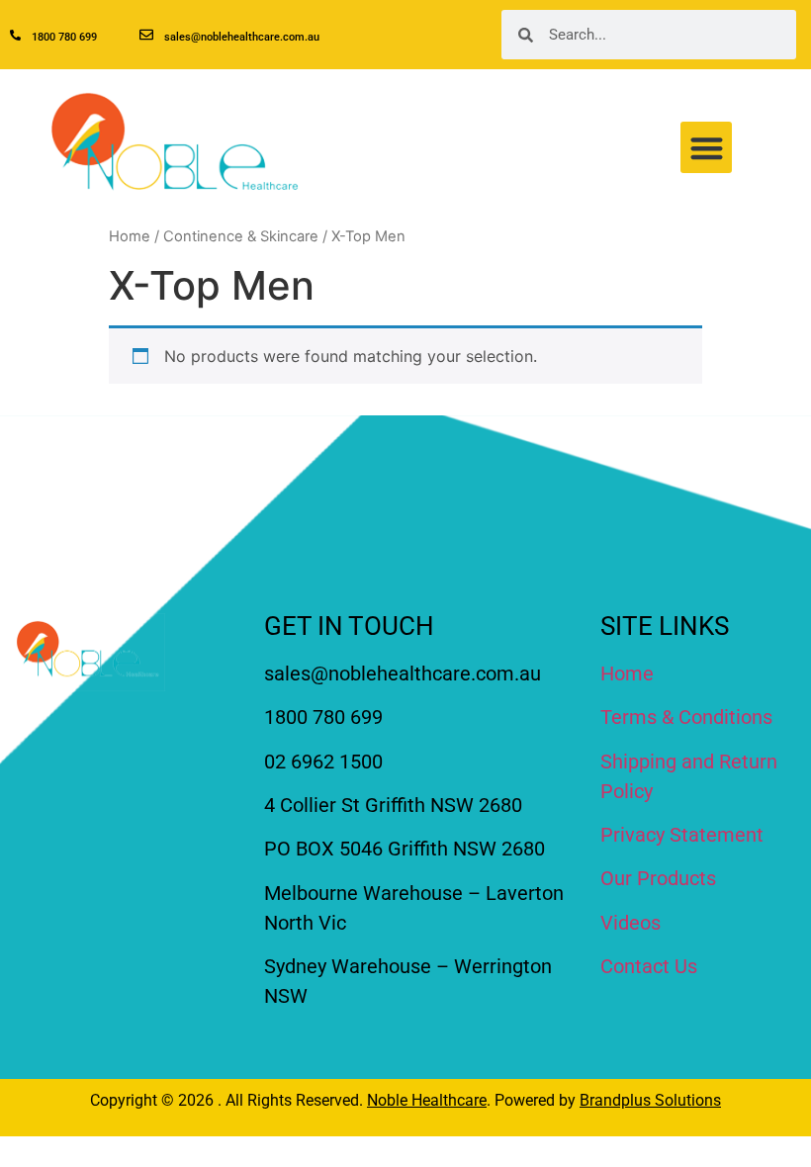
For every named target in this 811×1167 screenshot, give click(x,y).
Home (129, 236)
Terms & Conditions (686, 717)
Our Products (658, 878)
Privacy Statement (682, 835)
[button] (706, 148)
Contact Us (648, 966)
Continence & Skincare (240, 236)
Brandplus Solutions (650, 1100)
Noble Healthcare (427, 1100)
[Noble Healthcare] (87, 652)
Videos (630, 923)
